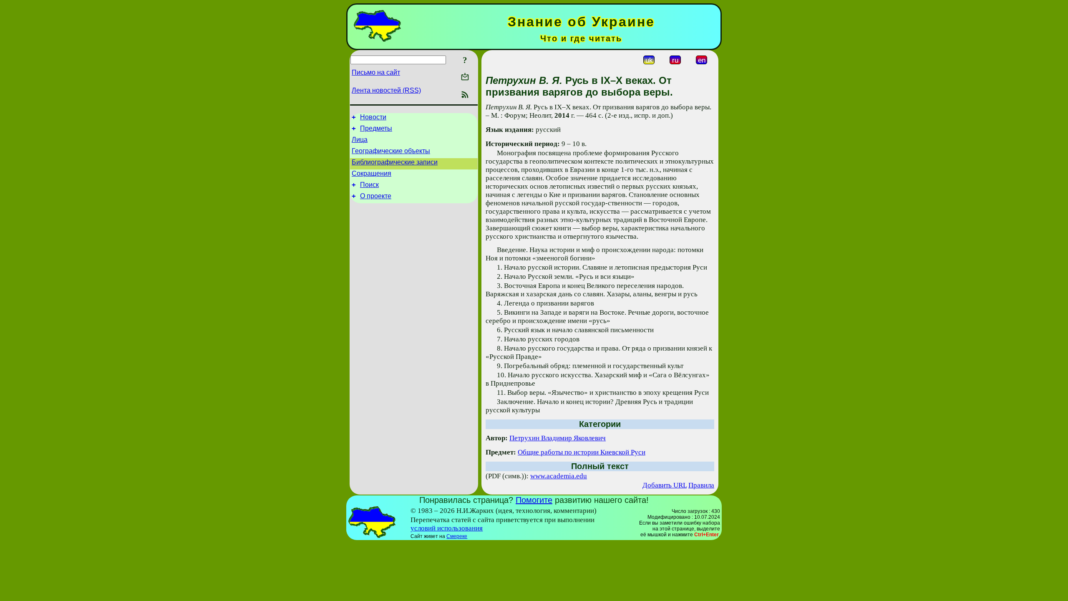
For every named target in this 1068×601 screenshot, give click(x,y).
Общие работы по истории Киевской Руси (581, 452)
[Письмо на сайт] (465, 77)
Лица (360, 139)
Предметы (376, 128)
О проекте (375, 195)
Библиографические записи (395, 162)
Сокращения (371, 173)
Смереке (456, 536)
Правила (701, 485)
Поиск (369, 184)
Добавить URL (664, 485)
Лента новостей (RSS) (386, 90)
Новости (373, 117)
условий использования (447, 528)
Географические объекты (391, 150)
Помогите (534, 500)
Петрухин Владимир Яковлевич (557, 438)
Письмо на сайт (376, 72)
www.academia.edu (558, 476)
